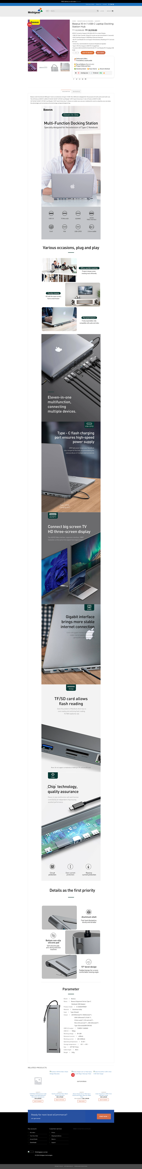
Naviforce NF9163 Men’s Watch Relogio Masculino (60, 1094)
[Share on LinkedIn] (85, 79)
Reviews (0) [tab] (76, 91)
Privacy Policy (59, 1166)
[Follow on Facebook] (108, 4)
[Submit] (97, 11)
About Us (98, 4)
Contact (105, 4)
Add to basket (87, 52)
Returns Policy (68, 1166)
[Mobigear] (35, 11)
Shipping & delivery (56, 1136)
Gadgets (97, 21)
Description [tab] (66, 91)
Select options (60, 1099)
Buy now (100, 52)
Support (54, 1142)
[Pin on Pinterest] (82, 79)
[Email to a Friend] (79, 79)
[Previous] (30, 40)
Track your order (90, 4)
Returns (54, 1139)
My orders (32, 1132)
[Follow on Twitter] (111, 4)
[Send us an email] (113, 4)
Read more (82, 1101)
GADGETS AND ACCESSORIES (85, 21)
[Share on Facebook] (73, 79)
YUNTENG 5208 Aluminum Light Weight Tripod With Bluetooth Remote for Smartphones (38, 1095)
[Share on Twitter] (76, 79)
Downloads (33, 1142)
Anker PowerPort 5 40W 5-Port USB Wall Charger (103, 1094)
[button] (102, 11)
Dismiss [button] (78, 1)
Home (74, 21)
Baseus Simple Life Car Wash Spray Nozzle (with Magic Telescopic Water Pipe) (81, 1095)
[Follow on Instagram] (110, 4)
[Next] (66, 40)
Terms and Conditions (80, 1166)
